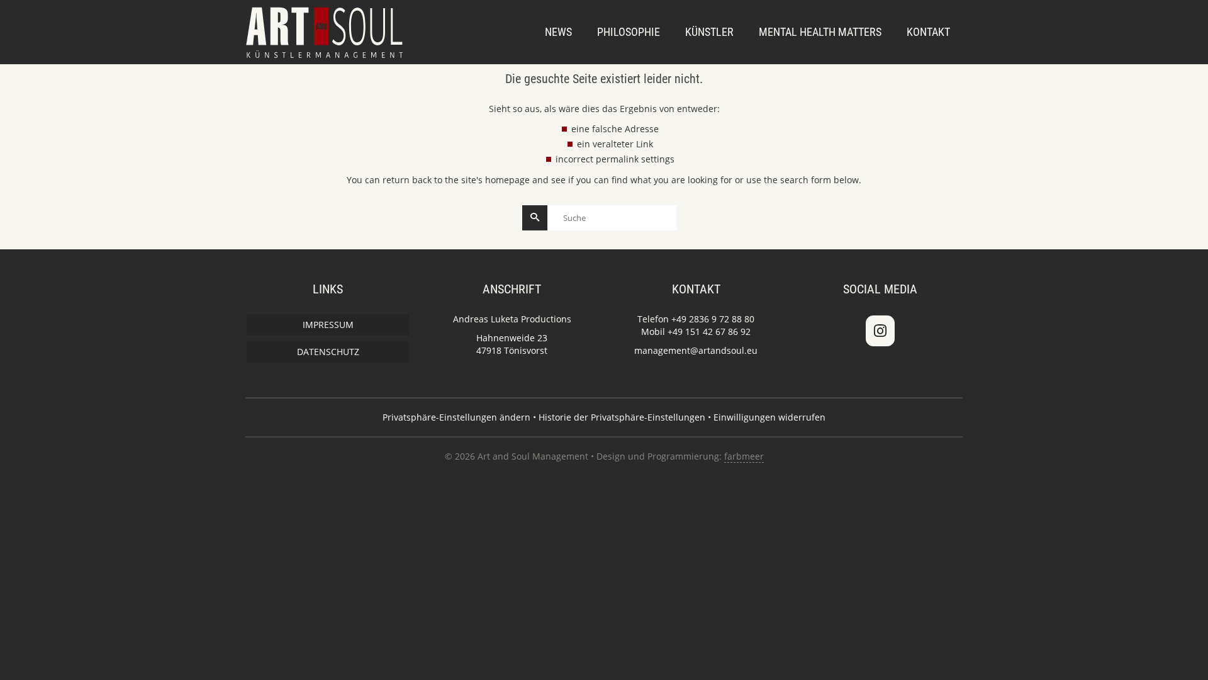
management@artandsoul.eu (696, 350)
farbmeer (744, 456)
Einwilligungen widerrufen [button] (769, 417)
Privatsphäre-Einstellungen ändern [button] (456, 417)
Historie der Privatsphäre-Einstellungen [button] (622, 417)
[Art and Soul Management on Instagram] (880, 330)
